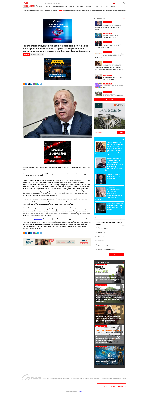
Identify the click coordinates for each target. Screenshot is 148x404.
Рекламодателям (121, 386)
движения (38, 219)
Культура (95, 6)
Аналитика (88, 6)
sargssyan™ (80, 391)
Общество (71, 6)
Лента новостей (99, 18)
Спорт (101, 6)
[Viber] (34, 84)
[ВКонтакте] (26, 84)
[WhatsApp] (36, 84)
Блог (107, 6)
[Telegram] (41, 84)
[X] (29, 84)
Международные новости (60, 6)
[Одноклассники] (24, 84)
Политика (47, 6)
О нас (114, 386)
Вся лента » (109, 99)
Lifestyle (112, 6)
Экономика (80, 6)
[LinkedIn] (31, 84)
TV (117, 6)
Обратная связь (107, 386)
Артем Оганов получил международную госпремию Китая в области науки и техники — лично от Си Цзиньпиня (77, 10)
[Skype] (38, 84)
